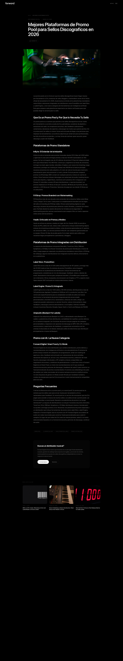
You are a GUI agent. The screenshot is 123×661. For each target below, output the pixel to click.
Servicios (54, 462)
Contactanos (43, 462)
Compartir (34, 40)
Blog (29, 15)
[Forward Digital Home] (10, 3)
